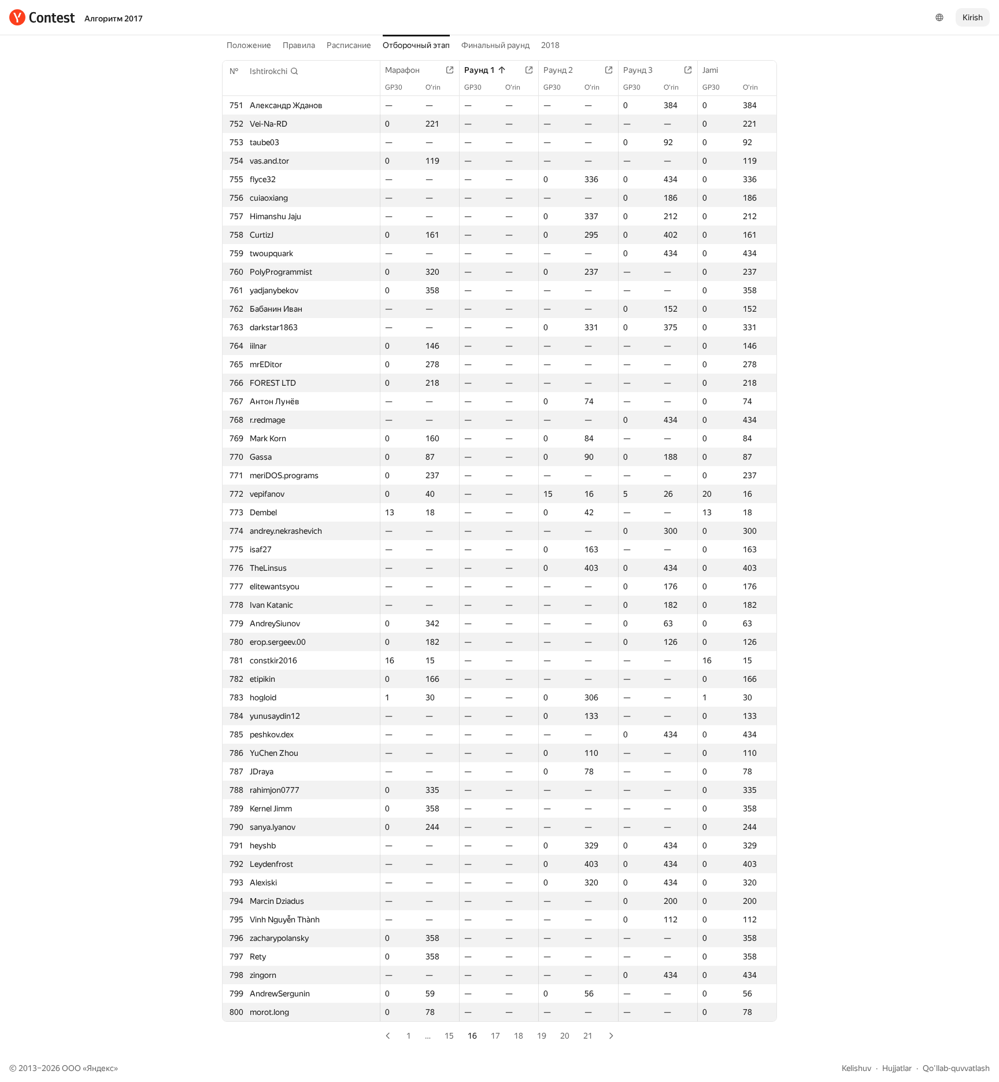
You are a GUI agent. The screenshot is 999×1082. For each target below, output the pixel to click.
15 (449, 1035)
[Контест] (42, 17)
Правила (299, 45)
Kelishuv (856, 1068)
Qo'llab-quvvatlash (956, 1068)
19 (541, 1035)
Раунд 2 (558, 70)
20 (564, 1035)
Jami (710, 70)
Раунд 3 (638, 70)
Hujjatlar (897, 1068)
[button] (274, 71)
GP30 (393, 87)
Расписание (349, 45)
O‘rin (433, 87)
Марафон (402, 70)
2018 (550, 45)
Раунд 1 (479, 70)
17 (495, 1035)
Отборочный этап (416, 45)
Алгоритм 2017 (113, 18)
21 (588, 1035)
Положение (249, 45)
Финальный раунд (495, 45)
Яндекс (100, 1068)
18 (518, 1035)
